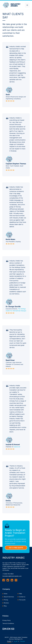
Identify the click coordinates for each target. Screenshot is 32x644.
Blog (5, 606)
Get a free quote (16, 548)
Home (5, 593)
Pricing (6, 600)
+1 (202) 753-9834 (8, 574)
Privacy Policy (6, 620)
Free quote (22, 600)
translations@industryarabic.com (11, 576)
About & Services (9, 597)
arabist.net (17, 447)
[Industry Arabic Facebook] (3, 580)
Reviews (6, 603)
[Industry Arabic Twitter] (8, 580)
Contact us (22, 597)
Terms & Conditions (8, 623)
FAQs (20, 593)
